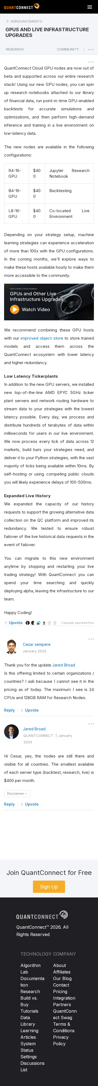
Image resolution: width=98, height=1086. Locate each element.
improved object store (42, 338)
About (59, 965)
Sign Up (49, 887)
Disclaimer (16, 793)
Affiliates (62, 972)
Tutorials (29, 1011)
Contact (61, 985)
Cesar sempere (37, 644)
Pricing (60, 991)
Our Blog (62, 978)
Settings (28, 1056)
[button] (68, 50)
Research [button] (15, 49)
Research (30, 991)
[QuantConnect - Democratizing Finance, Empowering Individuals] (21, 7)
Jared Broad (63, 665)
